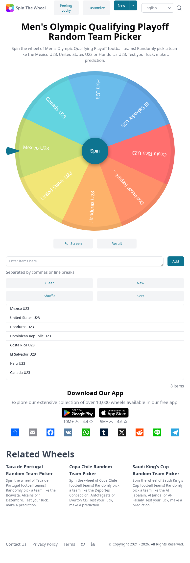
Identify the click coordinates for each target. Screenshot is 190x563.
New (121, 5)
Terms (69, 544)
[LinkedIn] (93, 544)
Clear (49, 283)
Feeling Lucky (66, 8)
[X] (83, 544)
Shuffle (49, 295)
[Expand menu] (133, 5)
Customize (96, 7)
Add (175, 261)
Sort (140, 295)
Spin (95, 151)
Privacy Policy (45, 544)
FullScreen (73, 243)
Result (117, 243)
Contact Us (16, 544)
